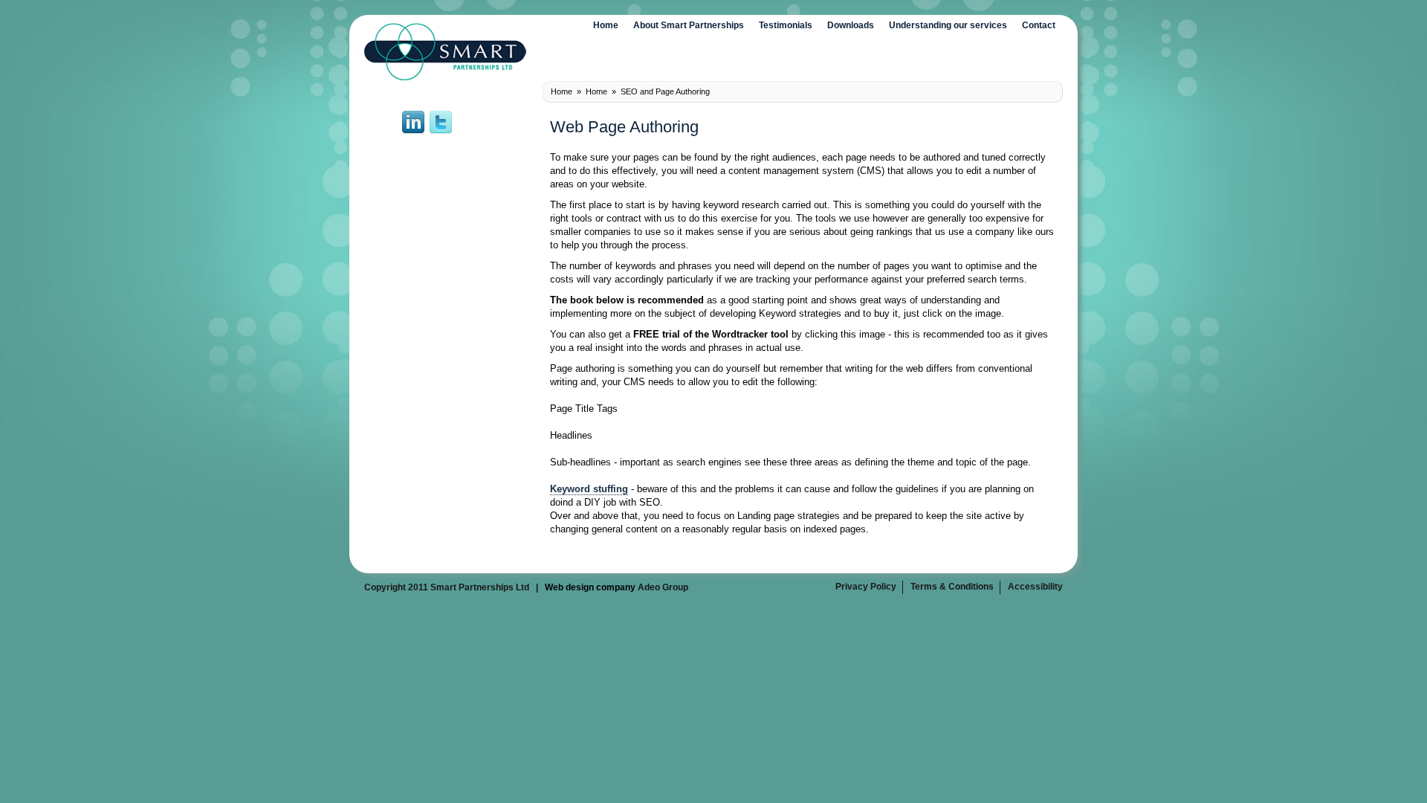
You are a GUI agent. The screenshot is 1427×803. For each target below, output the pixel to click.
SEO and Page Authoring (665, 91)
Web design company (590, 587)
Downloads (850, 25)
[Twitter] (441, 131)
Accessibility (1035, 586)
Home (605, 25)
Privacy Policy (865, 586)
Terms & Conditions (952, 586)
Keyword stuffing (589, 488)
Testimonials (785, 25)
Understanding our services (948, 25)
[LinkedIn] (413, 131)
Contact (1038, 25)
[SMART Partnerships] (445, 78)
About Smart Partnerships (688, 25)
